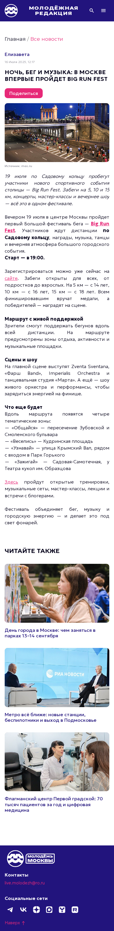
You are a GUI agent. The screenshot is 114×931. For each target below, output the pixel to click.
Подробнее (57, 601)
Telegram (10, 909)
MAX (49, 909)
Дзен (36, 909)
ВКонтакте (23, 909)
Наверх (15, 922)
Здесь (11, 482)
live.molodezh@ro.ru (25, 883)
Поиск (92, 11)
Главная (15, 39)
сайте (11, 278)
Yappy (62, 909)
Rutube (75, 909)
